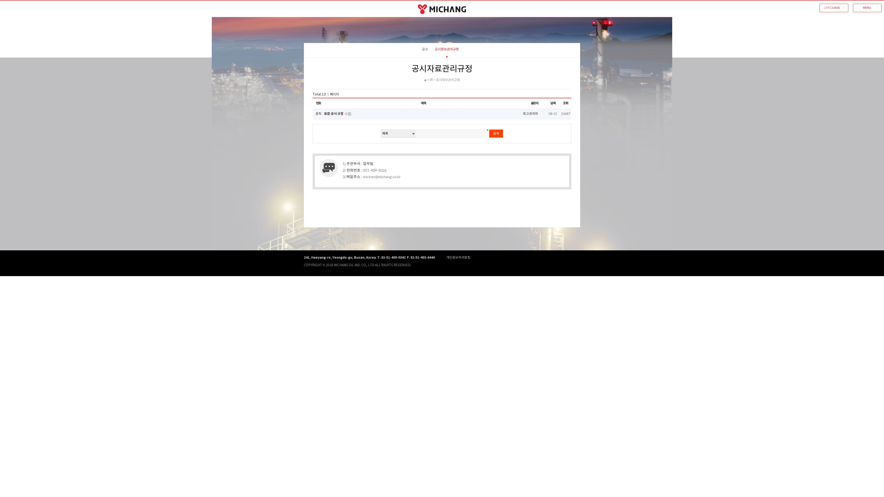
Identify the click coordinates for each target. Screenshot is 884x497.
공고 (425, 49)
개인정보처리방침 (458, 257)
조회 (565, 103)
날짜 (552, 103)
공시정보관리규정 (447, 49)
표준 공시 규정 (334, 114)
